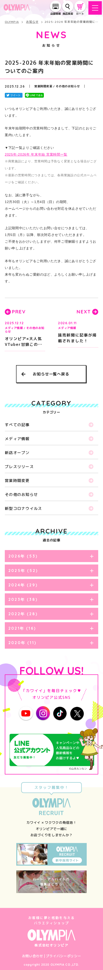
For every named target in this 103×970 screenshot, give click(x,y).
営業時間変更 (17, 480)
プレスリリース (19, 466)
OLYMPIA (12, 22)
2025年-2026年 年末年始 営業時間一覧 (36, 154)
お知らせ (32, 22)
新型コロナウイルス (23, 508)
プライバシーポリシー (63, 956)
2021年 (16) (22, 628)
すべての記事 (17, 424)
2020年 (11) (22, 642)
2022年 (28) (23, 613)
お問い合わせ (32, 956)
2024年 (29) (23, 585)
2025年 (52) (23, 570)
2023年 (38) (23, 599)
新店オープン (17, 452)
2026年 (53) (23, 556)
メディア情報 (17, 438)
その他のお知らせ (21, 494)
